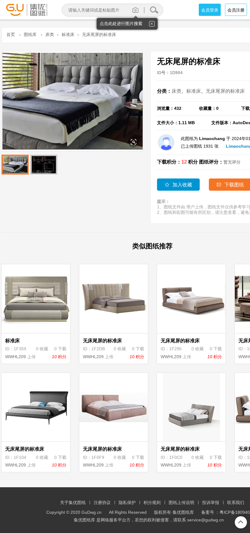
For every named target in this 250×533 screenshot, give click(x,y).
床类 (49, 34)
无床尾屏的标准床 (99, 34)
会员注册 (236, 10)
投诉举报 (210, 502)
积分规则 (152, 502)
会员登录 (209, 10)
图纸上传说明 (181, 502)
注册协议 (102, 502)
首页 (10, 34)
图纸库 (30, 34)
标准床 (68, 34)
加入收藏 (178, 184)
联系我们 (235, 502)
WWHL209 (15, 356)
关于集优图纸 (73, 502)
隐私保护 (127, 502)
